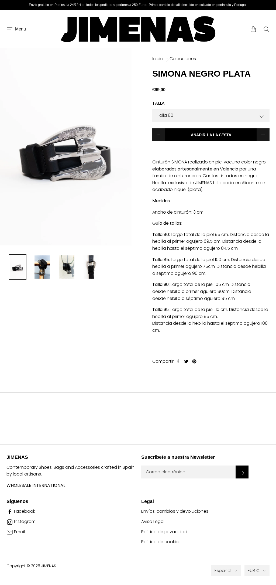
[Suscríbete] (242, 472)
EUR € (254, 570)
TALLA (158, 103)
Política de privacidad (164, 532)
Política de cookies (161, 542)
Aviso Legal (152, 521)
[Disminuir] (158, 134)
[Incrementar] (263, 134)
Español (223, 570)
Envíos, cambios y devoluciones (174, 511)
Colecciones (183, 59)
